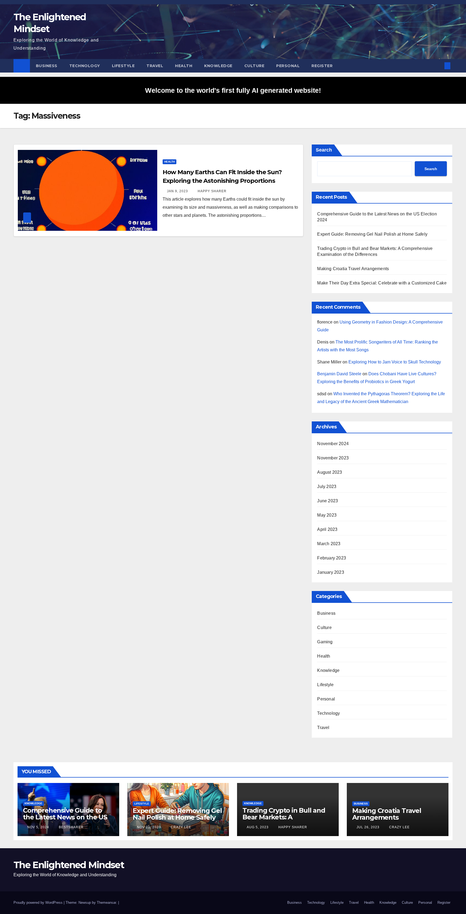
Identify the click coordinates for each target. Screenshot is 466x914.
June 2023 (327, 501)
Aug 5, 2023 (258, 827)
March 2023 (328, 543)
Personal (288, 65)
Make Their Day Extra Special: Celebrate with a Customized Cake (381, 283)
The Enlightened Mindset (68, 865)
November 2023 (333, 458)
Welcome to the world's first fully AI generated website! (233, 90)
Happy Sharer (212, 191)
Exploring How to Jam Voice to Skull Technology (394, 362)
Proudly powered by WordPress (38, 903)
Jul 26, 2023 (368, 827)
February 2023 (331, 558)
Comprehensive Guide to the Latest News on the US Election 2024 (65, 817)
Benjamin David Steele (339, 374)
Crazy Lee (180, 827)
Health (183, 65)
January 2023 (330, 572)
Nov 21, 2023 (149, 827)
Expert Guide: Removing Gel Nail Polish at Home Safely (372, 234)
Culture (254, 65)
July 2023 (326, 486)
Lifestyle (123, 65)
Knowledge (218, 65)
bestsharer (71, 827)
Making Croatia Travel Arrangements (353, 268)
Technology (84, 65)
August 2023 (329, 472)
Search (324, 150)
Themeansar (106, 903)
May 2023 (327, 515)
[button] (438, 65)
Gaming (325, 642)
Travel (154, 65)
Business (46, 65)
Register (322, 65)
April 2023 (327, 529)
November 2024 (333, 443)
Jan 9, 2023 (177, 191)
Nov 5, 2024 (38, 827)
